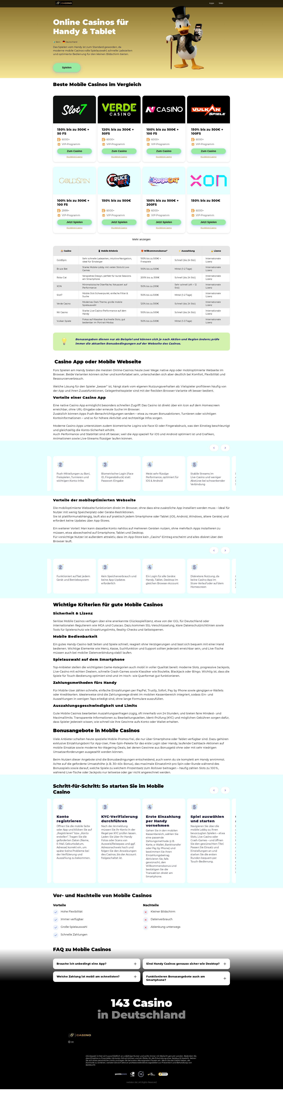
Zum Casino (74, 151)
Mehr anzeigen (141, 239)
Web (221, 3)
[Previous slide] (214, 447)
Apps (211, 3)
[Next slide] (225, 447)
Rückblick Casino (74, 157)
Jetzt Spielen (74, 222)
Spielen (66, 67)
